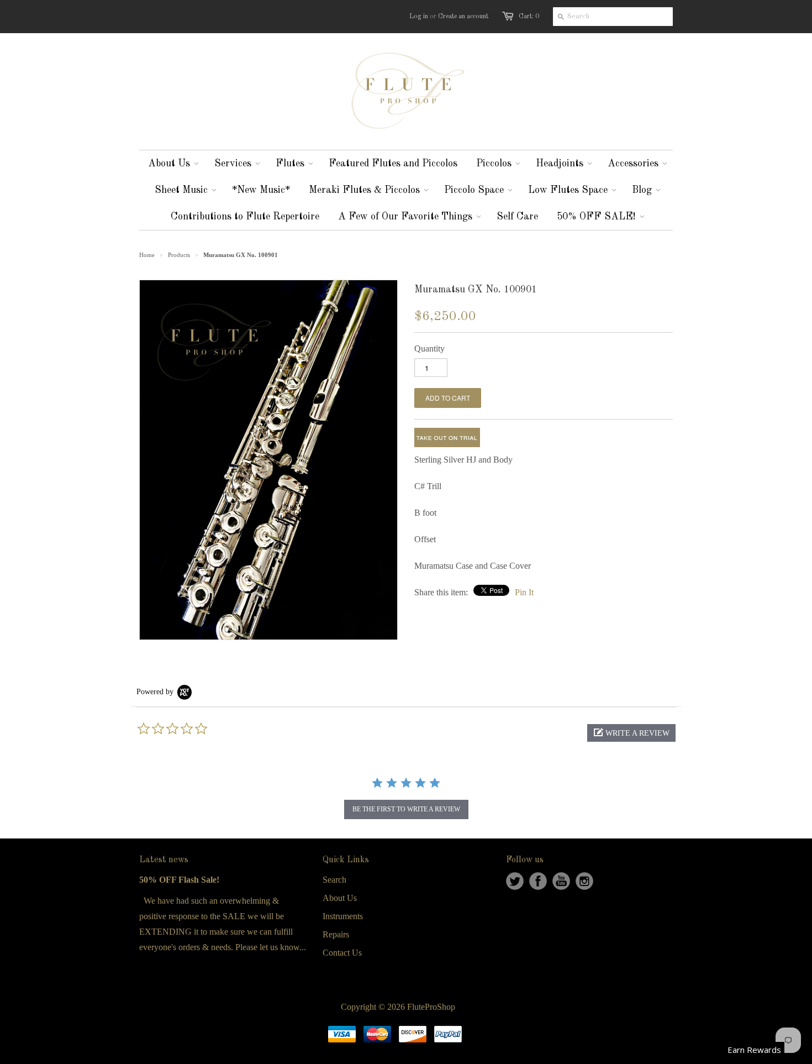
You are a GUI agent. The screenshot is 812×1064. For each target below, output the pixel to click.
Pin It (524, 592)
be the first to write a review (406, 809)
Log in (418, 16)
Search (334, 879)
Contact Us (342, 952)
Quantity (429, 348)
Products (179, 254)
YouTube (561, 881)
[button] (631, 733)
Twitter (515, 881)
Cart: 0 (529, 16)
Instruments (343, 916)
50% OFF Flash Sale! (179, 879)
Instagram (584, 881)
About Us (340, 898)
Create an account (463, 16)
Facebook (538, 881)
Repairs (336, 934)
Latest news (163, 860)
